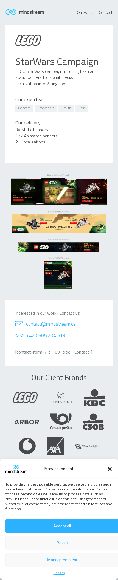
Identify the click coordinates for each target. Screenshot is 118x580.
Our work (85, 12)
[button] (110, 469)
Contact (106, 12)
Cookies (59, 572)
